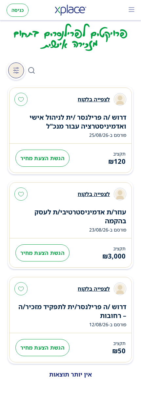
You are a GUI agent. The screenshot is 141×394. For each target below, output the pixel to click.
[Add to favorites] (21, 100)
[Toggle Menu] (131, 10)
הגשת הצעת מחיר (42, 158)
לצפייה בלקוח (94, 99)
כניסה (17, 10)
